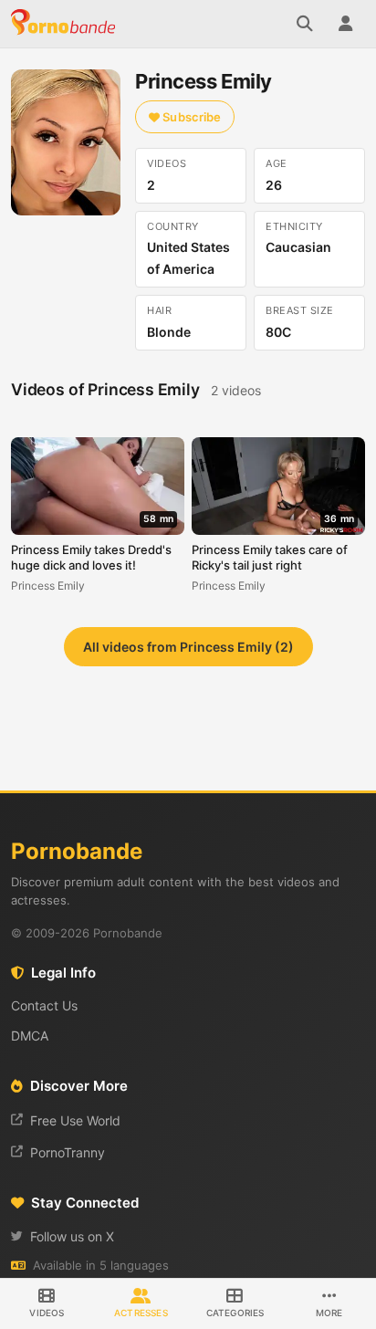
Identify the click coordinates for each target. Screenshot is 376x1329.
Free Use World (75, 1120)
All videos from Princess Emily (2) (188, 646)
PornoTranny (67, 1152)
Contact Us (44, 1005)
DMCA (29, 1035)
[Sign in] (345, 24)
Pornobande (65, 23)
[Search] (305, 24)
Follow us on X (72, 1236)
